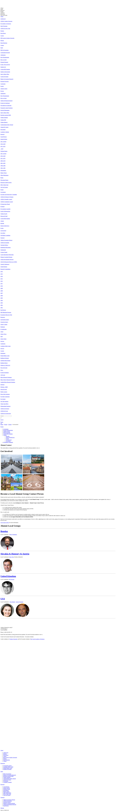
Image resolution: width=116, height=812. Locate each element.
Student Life (3, 67)
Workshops (3, 353)
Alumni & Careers (4, 127)
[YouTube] (1, 740)
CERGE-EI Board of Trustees (7, 197)
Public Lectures (4, 391)
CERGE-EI (3, 18)
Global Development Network (7, 259)
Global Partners (4, 266)
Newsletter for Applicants (6, 105)
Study (2, 47)
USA (3, 598)
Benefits (2, 223)
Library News (3, 334)
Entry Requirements (5, 57)
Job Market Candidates (5, 235)
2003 (2, 302)
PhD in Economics (5, 50)
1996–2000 (3, 165)
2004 (2, 300)
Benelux (4, 531)
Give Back (3, 233)
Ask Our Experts (4, 187)
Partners (2, 30)
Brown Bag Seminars (5, 394)
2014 (2, 276)
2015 (2, 273)
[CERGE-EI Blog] (1, 742)
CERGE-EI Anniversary (6, 413)
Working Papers (4, 151)
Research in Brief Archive (6, 182)
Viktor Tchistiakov (13, 534)
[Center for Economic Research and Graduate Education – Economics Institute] (6, 4)
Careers (2, 35)
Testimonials (3, 249)
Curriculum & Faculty (5, 52)
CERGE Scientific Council (6, 199)
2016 (2, 271)
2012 (2, 281)
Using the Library (4, 322)
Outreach (2, 237)
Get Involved (3, 230)
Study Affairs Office (5, 74)
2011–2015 (3, 146)
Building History (4, 363)
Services (2, 341)
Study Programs (4, 26)
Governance (3, 192)
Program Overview (5, 81)
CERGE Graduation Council (7, 201)
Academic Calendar (5, 132)
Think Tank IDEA (4, 403)
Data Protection (4, 43)
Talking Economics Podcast (6, 240)
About (2, 16)
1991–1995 (3, 168)
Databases (3, 326)
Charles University (13, 639)
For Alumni (3, 399)
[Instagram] (1, 744)
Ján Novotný (11, 579)
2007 (2, 293)
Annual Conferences (5, 264)
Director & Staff (4, 216)
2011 (2, 283)
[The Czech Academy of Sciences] (9, 731)
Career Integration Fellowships (7, 254)
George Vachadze (19, 601)
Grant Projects (4, 136)
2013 (2, 278)
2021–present (3, 141)
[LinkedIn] (1, 733)
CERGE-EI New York (5, 28)
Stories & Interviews (5, 225)
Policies (2, 40)
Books (2, 177)
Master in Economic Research (7, 79)
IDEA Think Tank (4, 184)
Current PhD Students (5, 69)
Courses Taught (4, 252)
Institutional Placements (6, 247)
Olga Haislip (12, 601)
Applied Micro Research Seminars (8, 382)
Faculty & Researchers (5, 211)
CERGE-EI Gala (4, 411)
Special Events (4, 389)
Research (2, 134)
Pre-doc (2, 91)
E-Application (4, 329)
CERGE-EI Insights (5, 242)
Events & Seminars (5, 372)
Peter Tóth (11, 557)
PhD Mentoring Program (6, 312)
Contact (2, 45)
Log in (2, 419)
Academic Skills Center (6, 346)
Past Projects (3, 310)
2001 (2, 307)
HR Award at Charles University (7, 38)
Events (2, 228)
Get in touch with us (5, 522)
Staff (2, 336)
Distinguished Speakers (5, 406)
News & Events (4, 367)
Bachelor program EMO (6, 115)
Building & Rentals (5, 358)
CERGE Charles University (6, 21)
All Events (3, 375)
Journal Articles (4, 139)
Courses (2, 350)
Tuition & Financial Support (6, 100)
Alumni (2, 221)
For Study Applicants (5, 396)
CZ (1, 423)
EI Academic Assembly (5, 209)
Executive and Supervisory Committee (9, 194)
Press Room (3, 33)
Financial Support (4, 62)
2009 (2, 288)
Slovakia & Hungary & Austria (15, 554)
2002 (2, 305)
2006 (2, 295)
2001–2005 (3, 163)
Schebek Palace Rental (5, 360)
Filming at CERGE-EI (5, 365)
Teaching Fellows (4, 245)
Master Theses (4, 172)
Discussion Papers (4, 180)
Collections (3, 343)
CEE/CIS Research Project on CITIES (9, 261)
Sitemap (2, 808)
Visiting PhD (3, 120)
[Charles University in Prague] (58, 727)
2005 (2, 298)
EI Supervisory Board (5, 204)
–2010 (2, 148)
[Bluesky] (2, 748)
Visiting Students (4, 117)
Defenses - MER (4, 387)
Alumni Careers (4, 88)
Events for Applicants (5, 103)
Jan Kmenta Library (5, 319)
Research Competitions (5, 269)
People (2, 189)
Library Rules (3, 338)
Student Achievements (5, 71)
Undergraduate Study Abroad (7, 124)
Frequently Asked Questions (7, 107)
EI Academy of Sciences (6, 23)
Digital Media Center (5, 355)
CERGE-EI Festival (5, 408)
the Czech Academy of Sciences (37, 639)
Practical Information (5, 110)
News (2, 370)
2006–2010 (3, 160)
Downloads (3, 129)
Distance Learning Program (6, 257)
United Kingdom (8, 576)
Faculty (2, 86)
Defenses (2, 384)
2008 (2, 290)
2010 (2, 286)
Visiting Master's (4, 122)
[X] (2, 738)
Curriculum (3, 83)
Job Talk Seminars (4, 401)
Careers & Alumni (4, 76)
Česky (2, 422)
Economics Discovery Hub (6, 314)
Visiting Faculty (4, 213)
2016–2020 (3, 144)
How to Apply (4, 59)
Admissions (3, 55)
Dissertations (3, 170)
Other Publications (4, 175)
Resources (3, 317)
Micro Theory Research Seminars (8, 379)
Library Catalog (4, 324)
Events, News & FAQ (5, 64)
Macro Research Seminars (6, 377)
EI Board (2, 206)
